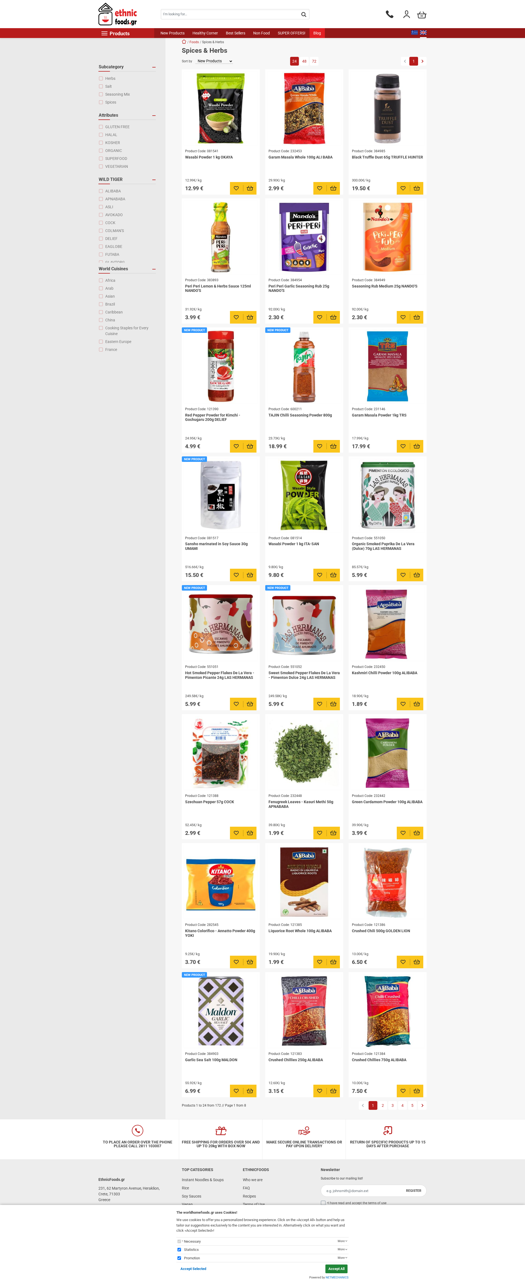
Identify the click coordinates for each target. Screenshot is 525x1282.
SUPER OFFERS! (291, 33)
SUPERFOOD (116, 158)
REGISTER (413, 1191)
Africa (110, 280)
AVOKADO (114, 215)
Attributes (108, 115)
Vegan (187, 1204)
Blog (317, 33)
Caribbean (114, 312)
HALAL (111, 135)
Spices (110, 102)
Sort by (187, 61)
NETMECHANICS (337, 1277)
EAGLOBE (113, 246)
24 (294, 61)
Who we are (252, 1180)
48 (304, 61)
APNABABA (115, 199)
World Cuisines (113, 268)
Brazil (110, 304)
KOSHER (112, 142)
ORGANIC (113, 150)
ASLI (109, 207)
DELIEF (111, 238)
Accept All (336, 1269)
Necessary (192, 1241)
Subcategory (111, 66)
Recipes (249, 1196)
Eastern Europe (118, 341)
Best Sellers (235, 33)
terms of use (377, 1203)
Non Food (261, 33)
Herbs (110, 78)
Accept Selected (193, 1269)
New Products (173, 33)
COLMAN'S (114, 230)
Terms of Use (254, 1204)
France (111, 349)
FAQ (246, 1188)
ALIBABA (113, 191)
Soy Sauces (191, 1196)
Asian (110, 296)
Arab (109, 288)
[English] (423, 33)
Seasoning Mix (117, 94)
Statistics (191, 1250)
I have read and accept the (357, 1203)
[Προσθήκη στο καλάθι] (250, 188)
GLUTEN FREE (117, 127)
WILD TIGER (110, 179)
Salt (108, 86)
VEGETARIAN (116, 166)
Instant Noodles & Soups (203, 1180)
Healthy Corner (205, 33)
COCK (110, 223)
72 (314, 61)
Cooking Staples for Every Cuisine (126, 331)
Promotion (192, 1258)
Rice (185, 1188)
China (110, 320)
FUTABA (112, 254)
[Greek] (414, 33)
